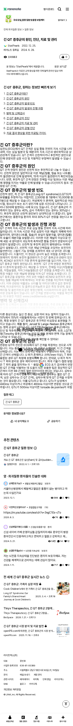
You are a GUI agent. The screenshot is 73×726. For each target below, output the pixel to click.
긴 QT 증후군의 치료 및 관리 (22, 123)
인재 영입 (47, 679)
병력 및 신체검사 (15, 113)
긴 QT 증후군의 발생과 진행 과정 (25, 108)
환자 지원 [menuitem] (63, 721)
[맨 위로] (65, 703)
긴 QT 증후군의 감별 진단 (21, 128)
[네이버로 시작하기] (31, 365)
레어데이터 (24, 679)
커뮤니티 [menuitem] (50, 721)
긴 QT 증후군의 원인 (17, 98)
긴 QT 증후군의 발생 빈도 (21, 103)
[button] (35, 448)
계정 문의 (38, 674)
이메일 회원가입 (27, 373)
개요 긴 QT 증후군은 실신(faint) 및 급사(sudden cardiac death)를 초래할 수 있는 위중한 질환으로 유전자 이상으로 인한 (28, 460)
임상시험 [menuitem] (36, 721)
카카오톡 (33, 684)
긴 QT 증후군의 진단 (18, 118)
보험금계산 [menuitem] (10, 721)
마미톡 (36, 679)
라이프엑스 (59, 679)
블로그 (23, 684)
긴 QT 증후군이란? (17, 93)
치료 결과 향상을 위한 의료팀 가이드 (26, 133)
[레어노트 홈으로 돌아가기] (12, 9)
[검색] (59, 9)
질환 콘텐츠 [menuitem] (23, 721)
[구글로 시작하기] (41, 365)
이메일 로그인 (46, 373)
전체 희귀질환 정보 (13, 29)
